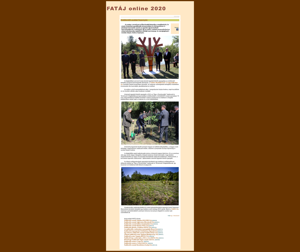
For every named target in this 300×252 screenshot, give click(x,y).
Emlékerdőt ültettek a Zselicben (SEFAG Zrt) (137, 227)
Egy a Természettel (175, 215)
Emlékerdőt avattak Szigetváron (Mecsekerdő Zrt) (139, 222)
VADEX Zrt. (175, 209)
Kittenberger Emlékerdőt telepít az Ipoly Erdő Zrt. (139, 240)
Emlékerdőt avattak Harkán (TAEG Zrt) (136, 225)
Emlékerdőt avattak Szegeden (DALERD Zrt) (138, 220)
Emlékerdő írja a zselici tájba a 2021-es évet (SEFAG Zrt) (141, 238)
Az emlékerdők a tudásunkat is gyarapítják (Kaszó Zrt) (141, 229)
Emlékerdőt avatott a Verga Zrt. (133, 241)
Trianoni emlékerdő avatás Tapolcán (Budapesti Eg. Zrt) (141, 234)
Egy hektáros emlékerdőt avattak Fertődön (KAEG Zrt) (141, 232)
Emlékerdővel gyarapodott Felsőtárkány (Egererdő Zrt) (141, 231)
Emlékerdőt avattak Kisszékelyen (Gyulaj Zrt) (138, 245)
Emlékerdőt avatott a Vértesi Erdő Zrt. (136, 243)
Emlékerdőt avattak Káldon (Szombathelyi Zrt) (138, 224)
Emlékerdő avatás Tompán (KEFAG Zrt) (136, 236)
